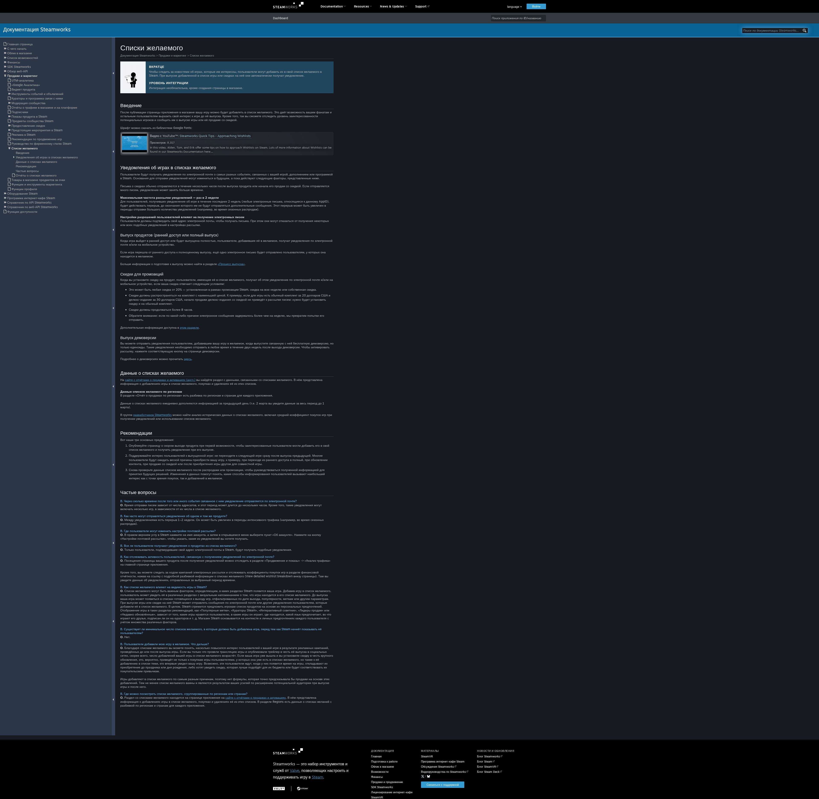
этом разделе (189, 327)
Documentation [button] (332, 6)
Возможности (379, 771)
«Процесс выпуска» (231, 264)
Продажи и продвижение (387, 782)
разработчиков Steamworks (152, 415)
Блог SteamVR (486, 766)
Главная (376, 756)
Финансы (377, 777)
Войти (536, 6)
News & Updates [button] (392, 6)
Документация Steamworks (137, 55)
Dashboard (280, 18)
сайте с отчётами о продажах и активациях (255, 697)
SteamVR (427, 756)
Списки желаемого (202, 55)
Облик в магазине (382, 766)
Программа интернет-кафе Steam (443, 761)
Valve (294, 770)
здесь (188, 359)
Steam (317, 777)
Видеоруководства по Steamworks (443, 771)
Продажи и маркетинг (172, 55)
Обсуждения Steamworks (437, 766)
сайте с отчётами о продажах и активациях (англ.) (160, 380)
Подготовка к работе (384, 761)
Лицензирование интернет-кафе (391, 792)
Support (420, 6)
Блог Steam (484, 761)
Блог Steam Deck (488, 771)
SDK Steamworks (382, 787)
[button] (514, 6)
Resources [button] (361, 6)
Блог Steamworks (488, 756)
